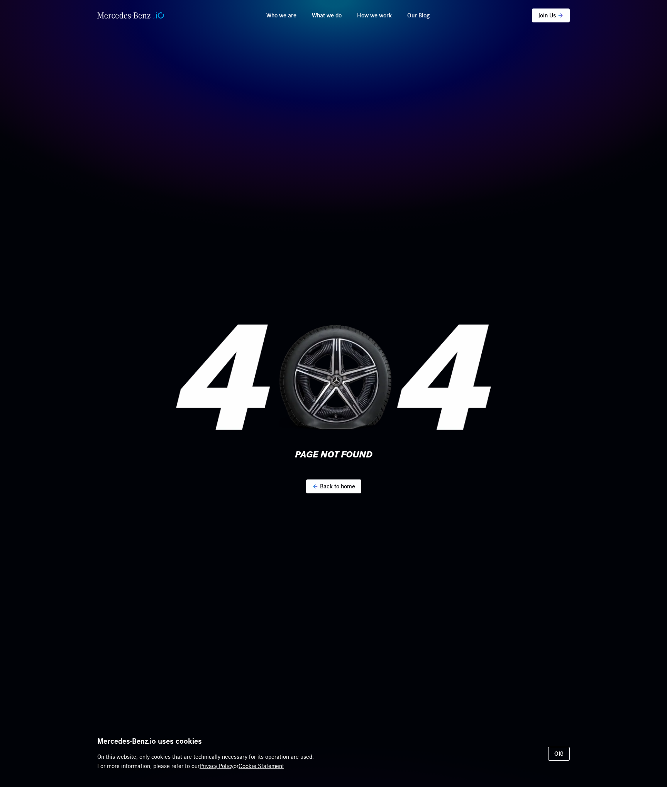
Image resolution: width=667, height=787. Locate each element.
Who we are (281, 15)
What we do (327, 15)
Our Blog (418, 15)
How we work (374, 15)
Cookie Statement (261, 766)
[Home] (130, 15)
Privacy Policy (217, 766)
